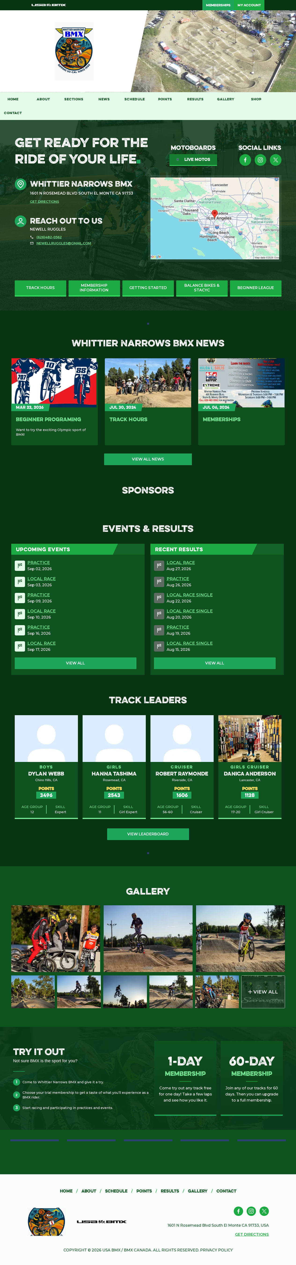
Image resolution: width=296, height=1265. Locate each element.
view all (75, 663)
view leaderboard (148, 834)
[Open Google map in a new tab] (214, 218)
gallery (200, 1191)
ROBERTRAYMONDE (182, 773)
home (69, 1191)
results (172, 1191)
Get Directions (44, 201)
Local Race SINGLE (190, 595)
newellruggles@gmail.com (64, 243)
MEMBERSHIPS (222, 419)
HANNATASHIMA (114, 773)
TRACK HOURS (128, 419)
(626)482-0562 (49, 237)
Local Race (41, 579)
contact (226, 1191)
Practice (38, 563)
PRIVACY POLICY (216, 1250)
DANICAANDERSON (250, 773)
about (91, 1191)
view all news (148, 459)
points (146, 1191)
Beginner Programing (48, 419)
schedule (119, 1191)
